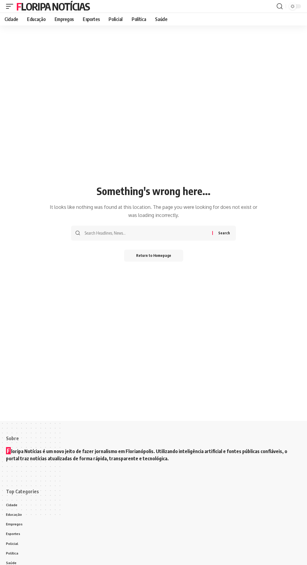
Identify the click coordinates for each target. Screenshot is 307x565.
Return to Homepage (153, 255)
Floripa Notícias (53, 6)
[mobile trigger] (11, 6)
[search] (279, 6)
